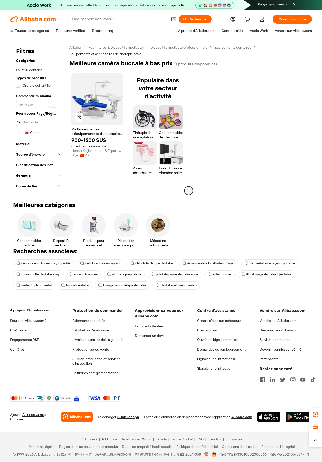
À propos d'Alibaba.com (29, 310)
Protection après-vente (90, 349)
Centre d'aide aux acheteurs (219, 321)
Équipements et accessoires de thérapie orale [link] (105, 54)
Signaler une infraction (214, 368)
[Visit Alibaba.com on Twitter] (283, 380)
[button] (174, 19)
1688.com (109, 439)
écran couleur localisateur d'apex (211, 263)
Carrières (17, 349)
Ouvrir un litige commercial (218, 340)
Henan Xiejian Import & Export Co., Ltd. (97, 151)
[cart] (248, 20)
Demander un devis (150, 336)
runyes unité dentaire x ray (40, 274)
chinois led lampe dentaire (154, 263)
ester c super (222, 274)
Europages (234, 439)
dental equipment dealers (179, 285)
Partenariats (269, 359)
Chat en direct (208, 330)
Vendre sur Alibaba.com (278, 321)
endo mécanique (86, 274)
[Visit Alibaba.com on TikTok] (313, 380)
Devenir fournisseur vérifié (280, 349)
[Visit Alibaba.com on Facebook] (263, 380)
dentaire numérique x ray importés (46, 263)
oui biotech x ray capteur (103, 263)
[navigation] (38, 119)
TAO (200, 439)
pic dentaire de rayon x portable (272, 263)
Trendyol (214, 439)
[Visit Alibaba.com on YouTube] (303, 380)
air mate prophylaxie (126, 274)
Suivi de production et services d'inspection (96, 361)
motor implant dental (36, 285)
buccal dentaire (77, 285)
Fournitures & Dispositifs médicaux (115, 47)
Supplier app (128, 417)
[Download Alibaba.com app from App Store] (268, 417)
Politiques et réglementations (95, 373)
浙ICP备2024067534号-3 (289, 454)
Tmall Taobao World (136, 439)
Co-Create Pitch (23, 330)
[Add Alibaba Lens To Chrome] (77, 417)
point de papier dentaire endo (177, 274)
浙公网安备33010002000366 (243, 454)
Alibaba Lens (33, 415)
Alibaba (75, 47)
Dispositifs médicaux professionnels (178, 47)
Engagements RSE (24, 340)
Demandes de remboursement (221, 349)
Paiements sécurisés (88, 321)
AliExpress (89, 439)
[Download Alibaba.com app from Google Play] (299, 417)
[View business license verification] (206, 454)
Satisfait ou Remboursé (90, 330)
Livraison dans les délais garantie (98, 340)
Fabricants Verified (149, 326)
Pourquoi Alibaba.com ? (28, 321)
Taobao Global (182, 439)
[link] (315, 414)
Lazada (161, 439)
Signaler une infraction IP (216, 359)
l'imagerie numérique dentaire (124, 285)
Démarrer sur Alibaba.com (280, 330)
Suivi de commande (275, 340)
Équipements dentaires (233, 47)
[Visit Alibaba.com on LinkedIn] (273, 380)
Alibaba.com (241, 417)
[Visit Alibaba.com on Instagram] (293, 380)
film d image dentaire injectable (268, 274)
